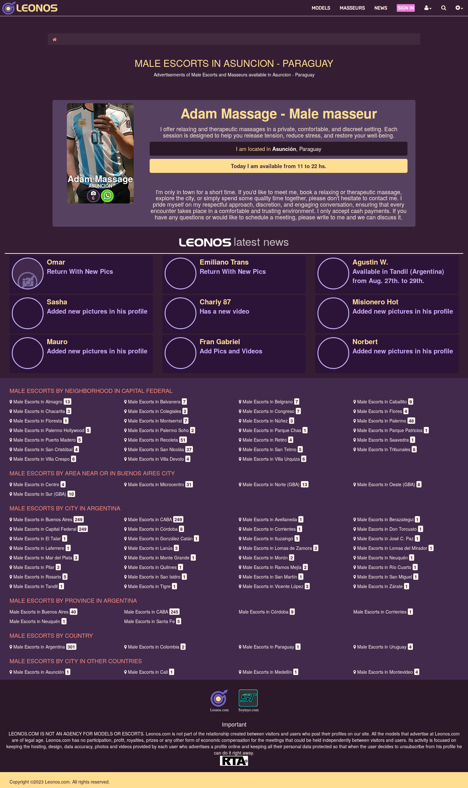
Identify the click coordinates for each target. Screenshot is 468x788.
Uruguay (384, 646)
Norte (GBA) (275, 484)
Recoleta (157, 440)
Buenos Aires (47, 519)
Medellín (270, 672)
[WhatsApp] (107, 200)
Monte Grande (161, 557)
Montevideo (387, 672)
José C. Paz (388, 538)
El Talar (39, 538)
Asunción (41, 672)
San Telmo (272, 449)
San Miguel (387, 576)
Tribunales (386, 449)
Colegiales (157, 411)
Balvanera (157, 401)
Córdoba (155, 529)
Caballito (384, 401)
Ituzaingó (270, 538)
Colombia (156, 646)
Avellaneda (272, 519)
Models (321, 8)
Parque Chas (274, 430)
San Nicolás (160, 449)
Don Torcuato (389, 529)
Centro (38, 484)
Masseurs (352, 8)
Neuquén (385, 557)
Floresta (40, 420)
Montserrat (157, 420)
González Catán (163, 538)
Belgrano (270, 401)
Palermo (385, 420)
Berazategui (388, 519)
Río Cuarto (386, 567)
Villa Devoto (158, 459)
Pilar (36, 567)
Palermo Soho (161, 430)
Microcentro (160, 484)
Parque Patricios (392, 430)
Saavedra (385, 440)
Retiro (267, 440)
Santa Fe (152, 621)
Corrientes (272, 529)
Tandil (38, 586)
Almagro (41, 401)
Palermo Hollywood (51, 430)
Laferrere (41, 548)
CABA (155, 519)
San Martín (272, 576)
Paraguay (271, 646)
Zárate (382, 586)
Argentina (44, 646)
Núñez (268, 420)
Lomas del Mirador (394, 548)
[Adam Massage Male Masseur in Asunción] (100, 152)
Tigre (152, 586)
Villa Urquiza (274, 459)
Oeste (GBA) (388, 484)
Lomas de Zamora (280, 548)
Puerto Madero (47, 440)
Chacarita (41, 411)
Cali (150, 672)
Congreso (271, 411)
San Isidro (157, 576)
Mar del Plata (45, 557)
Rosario (39, 576)
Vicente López (275, 586)
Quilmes (155, 567)
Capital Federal (50, 529)
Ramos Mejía (275, 567)
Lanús (153, 548)
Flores (382, 411)
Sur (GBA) (43, 494)
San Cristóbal (45, 449)
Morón (268, 557)
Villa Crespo (44, 459)
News (380, 8)
